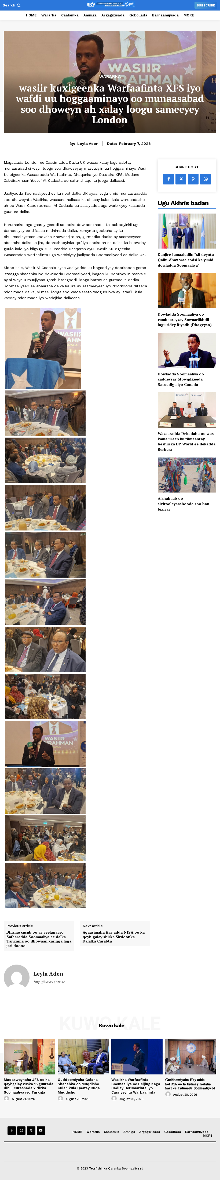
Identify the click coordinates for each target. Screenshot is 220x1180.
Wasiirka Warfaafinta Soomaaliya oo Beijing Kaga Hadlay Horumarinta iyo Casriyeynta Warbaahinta (135, 1086)
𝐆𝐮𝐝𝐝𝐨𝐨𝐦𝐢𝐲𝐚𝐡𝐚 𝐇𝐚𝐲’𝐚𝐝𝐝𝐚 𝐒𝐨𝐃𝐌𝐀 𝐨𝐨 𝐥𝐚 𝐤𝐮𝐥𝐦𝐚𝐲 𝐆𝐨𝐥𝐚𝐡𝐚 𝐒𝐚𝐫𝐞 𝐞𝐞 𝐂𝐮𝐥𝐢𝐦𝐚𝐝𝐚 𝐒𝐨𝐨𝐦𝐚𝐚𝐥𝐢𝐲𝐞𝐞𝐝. (190, 1084)
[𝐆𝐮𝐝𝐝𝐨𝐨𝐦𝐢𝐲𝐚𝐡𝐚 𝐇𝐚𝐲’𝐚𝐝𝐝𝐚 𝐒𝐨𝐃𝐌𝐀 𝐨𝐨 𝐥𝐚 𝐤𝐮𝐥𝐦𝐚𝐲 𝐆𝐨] (191, 1056)
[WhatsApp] (205, 179)
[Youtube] (41, 1130)
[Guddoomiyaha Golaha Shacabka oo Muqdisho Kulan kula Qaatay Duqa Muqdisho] (83, 1056)
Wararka (110, 77)
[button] (12, 5)
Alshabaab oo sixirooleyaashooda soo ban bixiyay (183, 503)
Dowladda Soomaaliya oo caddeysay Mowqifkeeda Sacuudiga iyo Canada (181, 379)
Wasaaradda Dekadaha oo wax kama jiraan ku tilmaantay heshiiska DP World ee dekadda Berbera (186, 441)
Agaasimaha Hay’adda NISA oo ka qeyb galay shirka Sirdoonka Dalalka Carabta (114, 937)
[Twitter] (180, 179)
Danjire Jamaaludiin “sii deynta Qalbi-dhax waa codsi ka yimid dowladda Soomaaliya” (186, 259)
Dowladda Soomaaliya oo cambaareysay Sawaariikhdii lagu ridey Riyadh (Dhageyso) (185, 319)
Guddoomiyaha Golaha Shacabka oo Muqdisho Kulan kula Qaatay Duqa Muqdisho (79, 1086)
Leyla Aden (87, 143)
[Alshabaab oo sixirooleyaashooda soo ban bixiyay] (187, 475)
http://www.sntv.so (49, 982)
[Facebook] (168, 179)
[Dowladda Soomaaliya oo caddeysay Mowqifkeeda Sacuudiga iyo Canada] (187, 350)
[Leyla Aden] (17, 977)
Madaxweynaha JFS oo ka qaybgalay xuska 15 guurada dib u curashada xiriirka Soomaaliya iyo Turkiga (28, 1086)
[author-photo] (7, 1099)
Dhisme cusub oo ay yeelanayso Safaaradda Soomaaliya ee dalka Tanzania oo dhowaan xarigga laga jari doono (38, 939)
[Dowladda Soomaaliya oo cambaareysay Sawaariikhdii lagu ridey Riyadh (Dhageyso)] (187, 290)
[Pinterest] (193, 179)
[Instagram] (21, 1130)
